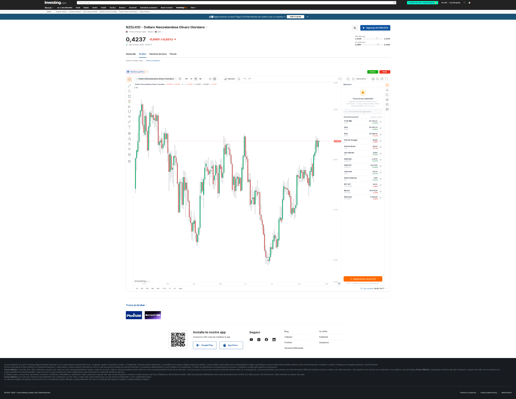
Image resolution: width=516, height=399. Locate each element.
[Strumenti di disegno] (134, 183)
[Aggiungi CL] (380, 141)
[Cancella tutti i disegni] (129, 161)
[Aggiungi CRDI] (380, 172)
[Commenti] (387, 104)
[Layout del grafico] (341, 79)
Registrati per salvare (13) (364, 279)
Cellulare (288, 337)
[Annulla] (245, 79)
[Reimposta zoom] (244, 278)
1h (191, 79)
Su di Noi (323, 331)
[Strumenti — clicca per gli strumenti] (129, 121)
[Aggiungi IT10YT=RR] (380, 185)
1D (196, 79)
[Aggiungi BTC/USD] (380, 191)
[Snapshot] (373, 79)
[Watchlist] (387, 85)
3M (152, 289)
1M (200, 79)
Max (180, 289)
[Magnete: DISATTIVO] (129, 133)
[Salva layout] (348, 79)
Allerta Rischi (506, 393)
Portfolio (288, 342)
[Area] (210, 79)
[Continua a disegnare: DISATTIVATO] (129, 138)
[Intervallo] (204, 79)
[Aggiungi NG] (380, 154)
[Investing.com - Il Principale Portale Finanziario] (55, 3)
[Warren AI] (387, 109)
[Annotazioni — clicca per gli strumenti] (129, 127)
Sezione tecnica (158, 54)
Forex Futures (145, 12)
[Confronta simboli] (180, 79)
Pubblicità (323, 337)
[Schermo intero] (386, 79)
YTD (164, 289)
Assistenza (324, 342)
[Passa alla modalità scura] (378, 79)
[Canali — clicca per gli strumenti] (129, 91)
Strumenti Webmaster (294, 348)
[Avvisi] (387, 90)
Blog (287, 331)
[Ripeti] (249, 79)
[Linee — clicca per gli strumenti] (129, 86)
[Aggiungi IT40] (380, 122)
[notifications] (464, 2)
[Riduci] (230, 278)
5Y (175, 289)
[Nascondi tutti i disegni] (129, 149)
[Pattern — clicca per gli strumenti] (129, 111)
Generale (131, 54)
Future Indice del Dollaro (128, 12)
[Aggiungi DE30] (380, 135)
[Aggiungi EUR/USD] (380, 160)
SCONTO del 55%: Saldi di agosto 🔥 (423, 3)
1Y (170, 289)
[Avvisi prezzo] (239, 79)
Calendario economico (148, 8)
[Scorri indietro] (237, 278)
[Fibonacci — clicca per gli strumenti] (129, 101)
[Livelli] (129, 154)
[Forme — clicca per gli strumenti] (129, 96)
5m (186, 79)
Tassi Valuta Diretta (90, 12)
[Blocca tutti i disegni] (129, 143)
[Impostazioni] (339, 283)
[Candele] (215, 79)
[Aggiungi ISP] (380, 179)
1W (142, 289)
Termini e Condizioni (468, 393)
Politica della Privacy (489, 393)
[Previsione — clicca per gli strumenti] (129, 116)
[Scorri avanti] (241, 278)
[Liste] (387, 95)
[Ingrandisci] (233, 278)
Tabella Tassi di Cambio (108, 12)
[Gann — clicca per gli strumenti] (129, 106)
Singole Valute (61, 12)
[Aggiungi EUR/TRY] (380, 166)
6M (158, 289)
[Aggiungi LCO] (380, 147)
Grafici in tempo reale (134, 61)
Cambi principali (75, 12)
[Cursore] (129, 79)
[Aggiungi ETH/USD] (380, 198)
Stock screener (167, 8)
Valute (49, 12)
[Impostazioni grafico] (382, 79)
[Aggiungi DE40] (380, 128)
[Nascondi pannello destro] (341, 183)
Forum (173, 54)
